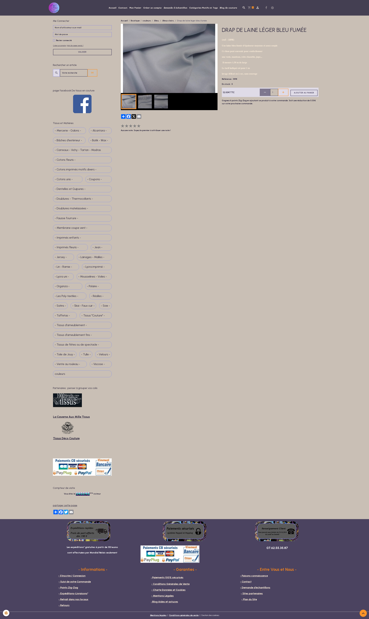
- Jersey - (61, 257)
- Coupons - (94, 179)
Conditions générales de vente (184, 615)
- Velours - (103, 354)
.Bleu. (156, 20)
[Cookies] (6, 613)
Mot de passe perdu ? (75, 46)
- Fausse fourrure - (66, 218)
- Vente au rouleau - (67, 364)
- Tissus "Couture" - (93, 315)
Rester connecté (64, 40)
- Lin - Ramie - (63, 266)
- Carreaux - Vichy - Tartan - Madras (78, 150)
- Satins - (60, 305)
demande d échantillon (175, 7)
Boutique (135, 20)
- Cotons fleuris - (65, 159)
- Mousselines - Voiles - (92, 276)
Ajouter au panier (304, 93)
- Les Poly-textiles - (66, 296)
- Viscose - (98, 364)
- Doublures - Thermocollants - (74, 198)
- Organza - (62, 286)
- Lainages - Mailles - (91, 257)
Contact (122, 7)
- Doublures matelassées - (71, 208)
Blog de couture (228, 7)
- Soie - (105, 305)
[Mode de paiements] (184, 531)
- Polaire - (93, 286)
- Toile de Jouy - (65, 354)
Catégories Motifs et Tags (203, 7)
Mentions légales (158, 615)
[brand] (54, 8)
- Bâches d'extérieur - (68, 140)
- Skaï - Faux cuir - (83, 305)
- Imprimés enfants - (68, 237)
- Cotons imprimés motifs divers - (75, 169)
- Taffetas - (62, 315)
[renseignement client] (277, 531)
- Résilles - (97, 296)
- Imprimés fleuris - (67, 247)
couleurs (147, 20)
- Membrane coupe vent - (71, 227)
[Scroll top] (363, 613)
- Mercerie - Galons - (68, 130)
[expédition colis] (88, 531)
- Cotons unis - (64, 179)
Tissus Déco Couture (66, 438)
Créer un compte (152, 7)
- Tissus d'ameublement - (71, 325)
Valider (82, 52)
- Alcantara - (99, 130)
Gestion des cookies (210, 615)
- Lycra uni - (62, 276)
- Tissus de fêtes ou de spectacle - (77, 344)
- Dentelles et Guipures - (70, 189)
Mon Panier (135, 7)
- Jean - (97, 247)
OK (92, 73)
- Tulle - (86, 354)
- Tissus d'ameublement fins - (73, 335)
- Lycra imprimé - (94, 266)
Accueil (112, 7)
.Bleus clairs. (168, 20)
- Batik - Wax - (99, 140)
